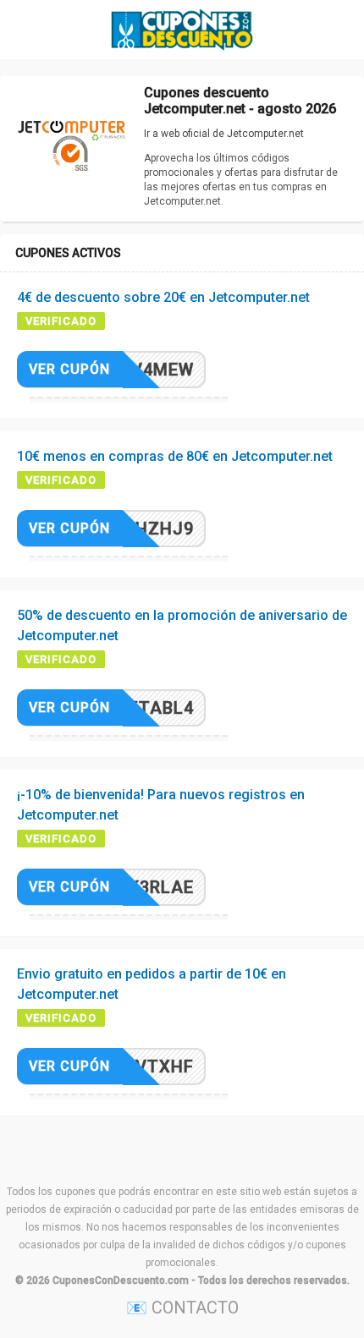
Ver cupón (69, 369)
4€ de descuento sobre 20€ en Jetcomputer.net (163, 297)
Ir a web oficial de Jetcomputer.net (224, 134)
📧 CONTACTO (182, 1307)
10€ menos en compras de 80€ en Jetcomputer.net (175, 456)
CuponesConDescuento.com (120, 1280)
